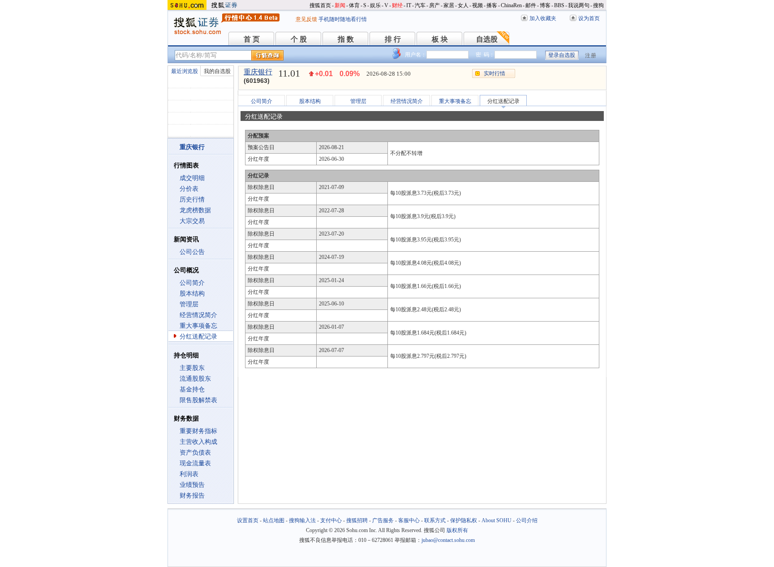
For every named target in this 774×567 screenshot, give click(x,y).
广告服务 (383, 520)
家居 (448, 5)
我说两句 (578, 5)
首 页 (252, 39)
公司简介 (192, 282)
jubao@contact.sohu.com (448, 540)
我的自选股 (217, 71)
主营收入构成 (198, 441)
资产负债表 (195, 452)
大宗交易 (192, 221)
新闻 (340, 5)
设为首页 (589, 18)
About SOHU (497, 520)
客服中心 (409, 520)
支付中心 (331, 520)
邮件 (530, 5)
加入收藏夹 (542, 18)
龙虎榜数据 (195, 210)
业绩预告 (192, 484)
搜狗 (598, 5)
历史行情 (192, 199)
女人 (463, 5)
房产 (434, 5)
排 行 (393, 39)
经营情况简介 (198, 315)
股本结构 (192, 293)
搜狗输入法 (302, 520)
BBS (559, 5)
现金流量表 (195, 463)
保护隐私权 (463, 520)
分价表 (189, 188)
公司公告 (192, 252)
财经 (397, 5)
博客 (545, 5)
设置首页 (247, 520)
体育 (354, 5)
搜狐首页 (320, 5)
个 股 (299, 39)
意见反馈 (306, 19)
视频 (477, 5)
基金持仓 (192, 389)
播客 (491, 5)
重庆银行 (258, 72)
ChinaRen (511, 5)
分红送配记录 (198, 336)
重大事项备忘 (198, 325)
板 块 (440, 39)
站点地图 (273, 520)
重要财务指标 (198, 431)
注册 (591, 55)
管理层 (189, 304)
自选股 (487, 39)
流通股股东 (195, 378)
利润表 (189, 474)
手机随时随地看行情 (342, 19)
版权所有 (457, 530)
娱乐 (375, 5)
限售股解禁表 (198, 400)
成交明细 (192, 178)
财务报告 (192, 495)
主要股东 (192, 368)
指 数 (346, 39)
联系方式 (435, 520)
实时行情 (494, 73)
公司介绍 (527, 520)
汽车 (420, 5)
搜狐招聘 (357, 520)
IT (408, 5)
